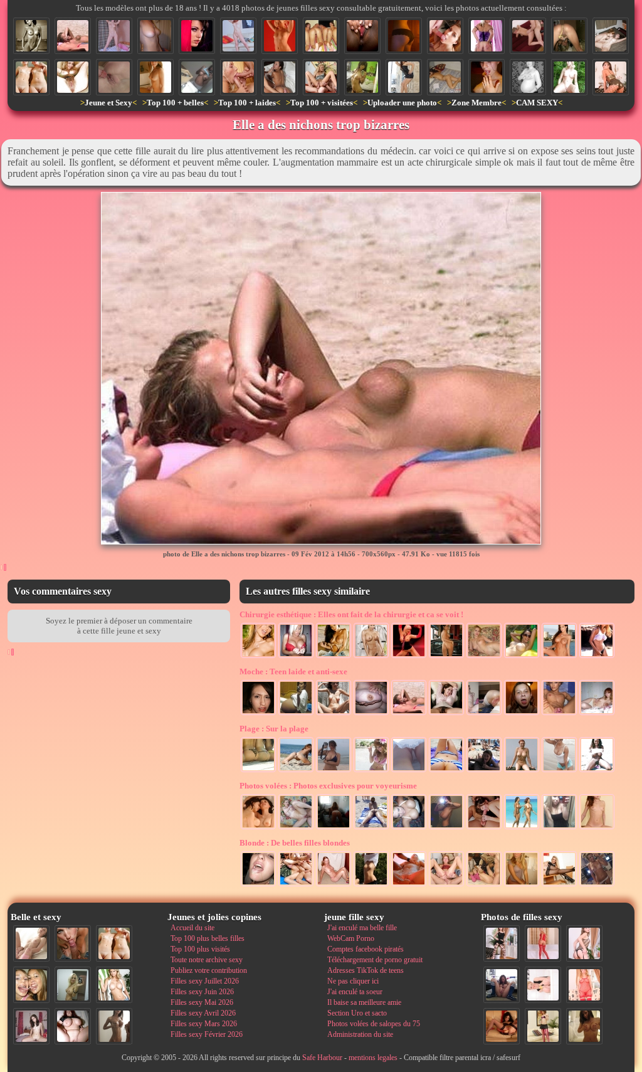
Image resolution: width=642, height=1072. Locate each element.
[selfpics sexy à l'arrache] (597, 885)
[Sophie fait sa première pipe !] (445, 35)
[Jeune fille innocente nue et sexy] (31, 943)
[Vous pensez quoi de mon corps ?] (155, 35)
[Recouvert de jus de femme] (409, 885)
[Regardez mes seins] (333, 771)
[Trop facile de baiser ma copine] (528, 35)
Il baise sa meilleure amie (364, 1002)
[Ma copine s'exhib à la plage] (559, 771)
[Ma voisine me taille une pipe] (73, 943)
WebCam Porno (350, 938)
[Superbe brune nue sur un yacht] (559, 656)
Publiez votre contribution (209, 970)
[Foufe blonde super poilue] (72, 77)
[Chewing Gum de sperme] (258, 885)
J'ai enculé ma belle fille (362, 927)
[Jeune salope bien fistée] (559, 713)
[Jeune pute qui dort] (445, 77)
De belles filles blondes (294, 842)
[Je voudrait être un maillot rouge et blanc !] (371, 828)
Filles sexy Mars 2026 (204, 1023)
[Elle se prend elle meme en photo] (559, 828)
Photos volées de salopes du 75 (373, 1023)
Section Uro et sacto (357, 1013)
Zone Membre (476, 102)
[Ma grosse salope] (73, 1026)
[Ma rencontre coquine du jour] (610, 77)
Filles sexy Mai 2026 (202, 1002)
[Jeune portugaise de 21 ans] (446, 713)
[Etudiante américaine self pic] (362, 77)
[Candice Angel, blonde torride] (279, 35)
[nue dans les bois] (569, 77)
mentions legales (373, 1057)
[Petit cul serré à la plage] (296, 771)
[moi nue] (31, 1026)
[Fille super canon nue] (114, 985)
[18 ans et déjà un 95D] (197, 77)
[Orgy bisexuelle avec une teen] (296, 885)
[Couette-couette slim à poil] (114, 35)
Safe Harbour (322, 1057)
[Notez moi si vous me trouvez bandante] (543, 943)
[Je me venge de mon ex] (521, 713)
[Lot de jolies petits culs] (258, 771)
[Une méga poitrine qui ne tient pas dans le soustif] (296, 656)
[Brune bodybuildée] (371, 656)
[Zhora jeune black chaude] (597, 771)
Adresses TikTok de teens (365, 970)
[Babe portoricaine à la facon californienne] (258, 656)
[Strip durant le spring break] (371, 885)
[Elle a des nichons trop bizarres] (72, 35)
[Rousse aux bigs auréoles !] (597, 713)
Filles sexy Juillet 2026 (205, 981)
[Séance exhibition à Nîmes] (403, 77)
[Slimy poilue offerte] (333, 713)
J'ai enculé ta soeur (354, 991)
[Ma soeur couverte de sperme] (486, 77)
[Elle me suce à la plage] (484, 771)
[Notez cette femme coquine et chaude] (543, 985)
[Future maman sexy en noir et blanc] (528, 77)
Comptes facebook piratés (365, 949)
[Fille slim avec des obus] (114, 1026)
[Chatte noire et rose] (362, 35)
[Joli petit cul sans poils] (486, 35)
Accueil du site (192, 927)
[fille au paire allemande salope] (333, 885)
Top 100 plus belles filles (208, 938)
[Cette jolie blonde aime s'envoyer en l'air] (446, 885)
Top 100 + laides (247, 102)
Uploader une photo (402, 102)
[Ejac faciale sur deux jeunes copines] (31, 985)
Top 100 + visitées (321, 102)
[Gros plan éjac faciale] (258, 713)
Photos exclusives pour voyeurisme (328, 785)
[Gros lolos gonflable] (521, 656)
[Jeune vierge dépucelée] (114, 77)
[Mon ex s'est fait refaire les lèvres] (484, 656)
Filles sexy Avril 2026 (203, 1013)
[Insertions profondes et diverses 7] (501, 1026)
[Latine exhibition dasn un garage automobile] (446, 656)
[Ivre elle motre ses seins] (409, 828)
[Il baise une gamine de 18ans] (296, 828)
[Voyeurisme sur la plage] (409, 771)
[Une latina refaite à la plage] (597, 656)
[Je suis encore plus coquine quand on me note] (584, 985)
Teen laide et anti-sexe (293, 671)
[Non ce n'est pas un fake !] (296, 713)
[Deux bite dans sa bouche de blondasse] (238, 77)
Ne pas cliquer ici (353, 981)
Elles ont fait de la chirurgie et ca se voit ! (351, 614)
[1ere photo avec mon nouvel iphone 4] (501, 985)
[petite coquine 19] (584, 1026)
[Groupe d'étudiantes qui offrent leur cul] (321, 35)
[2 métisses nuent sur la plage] (521, 828)
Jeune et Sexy (108, 102)
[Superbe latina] (333, 656)
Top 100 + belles (175, 102)
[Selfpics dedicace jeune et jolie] (73, 985)
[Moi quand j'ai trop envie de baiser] (321, 77)
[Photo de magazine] (31, 35)
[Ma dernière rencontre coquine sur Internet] (584, 943)
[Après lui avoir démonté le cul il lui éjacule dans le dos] (279, 77)
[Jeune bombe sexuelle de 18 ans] (155, 77)
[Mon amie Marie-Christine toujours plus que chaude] (333, 828)
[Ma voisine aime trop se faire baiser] (484, 828)
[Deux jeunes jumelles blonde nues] (31, 77)
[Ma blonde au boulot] (559, 885)
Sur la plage (273, 728)
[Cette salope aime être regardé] (543, 1026)
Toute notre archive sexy (207, 959)
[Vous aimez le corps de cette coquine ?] (501, 943)
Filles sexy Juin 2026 (202, 991)
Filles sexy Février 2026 (207, 1034)
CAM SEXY (537, 102)
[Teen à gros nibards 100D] (446, 828)
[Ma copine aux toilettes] (521, 885)
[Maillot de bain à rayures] (446, 771)
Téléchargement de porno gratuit (375, 959)
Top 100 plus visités (200, 949)
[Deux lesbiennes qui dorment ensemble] (258, 828)
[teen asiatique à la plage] (371, 771)
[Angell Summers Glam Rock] (409, 656)
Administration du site (360, 1034)
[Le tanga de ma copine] (403, 35)
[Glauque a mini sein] (484, 713)
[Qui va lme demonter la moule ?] (569, 35)
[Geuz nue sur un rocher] (521, 771)
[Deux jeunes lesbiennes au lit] (610, 35)
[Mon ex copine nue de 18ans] (597, 828)
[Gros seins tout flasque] (371, 713)
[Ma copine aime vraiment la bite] (238, 35)
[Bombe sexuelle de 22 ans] (197, 35)
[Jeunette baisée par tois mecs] (484, 885)
